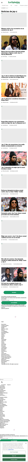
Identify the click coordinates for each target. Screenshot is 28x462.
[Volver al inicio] (14, 369)
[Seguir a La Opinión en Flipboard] (22, 316)
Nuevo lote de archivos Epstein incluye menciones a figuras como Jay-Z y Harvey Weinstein (13, 53)
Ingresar (9, 384)
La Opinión (3, 7)
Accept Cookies (14, 459)
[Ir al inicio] (14, 309)
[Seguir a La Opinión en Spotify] (2, 318)
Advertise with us (5, 354)
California (3, 340)
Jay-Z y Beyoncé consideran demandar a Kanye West (13, 99)
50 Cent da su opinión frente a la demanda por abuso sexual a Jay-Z (12, 284)
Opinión (3, 336)
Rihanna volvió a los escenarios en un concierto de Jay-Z (12, 29)
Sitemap (3, 363)
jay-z (7, 7)
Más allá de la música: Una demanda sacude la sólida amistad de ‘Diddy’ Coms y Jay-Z (13, 260)
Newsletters (4, 361)
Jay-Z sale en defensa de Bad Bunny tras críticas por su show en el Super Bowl (13, 76)
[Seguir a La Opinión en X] (6, 316)
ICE (11, 5)
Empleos (3, 350)
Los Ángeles (4, 331)
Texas (2, 341)
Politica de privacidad (6, 357)
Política (1, 398)
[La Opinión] (14, 2)
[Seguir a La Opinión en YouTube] (12, 316)
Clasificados (4, 347)
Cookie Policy (11, 449)
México (3, 330)
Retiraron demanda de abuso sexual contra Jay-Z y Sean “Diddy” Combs (12, 191)
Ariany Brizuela (5, 32)
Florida (2, 343)
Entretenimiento (4, 332)
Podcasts (3, 346)
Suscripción (4, 351)
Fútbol (16, 5)
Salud (2, 337)
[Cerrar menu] (1, 377)
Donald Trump (5, 5)
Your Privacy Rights (14, 452)
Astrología (3, 344)
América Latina (4, 329)
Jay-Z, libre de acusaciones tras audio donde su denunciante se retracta (13, 145)
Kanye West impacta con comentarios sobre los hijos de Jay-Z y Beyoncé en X (13, 122)
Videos (1, 394)
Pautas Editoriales (5, 358)
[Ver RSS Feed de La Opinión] (5, 318)
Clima (2, 352)
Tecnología (3, 339)
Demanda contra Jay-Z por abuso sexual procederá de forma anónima (13, 213)
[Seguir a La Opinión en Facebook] (2, 316)
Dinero (2, 334)
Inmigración (4, 326)
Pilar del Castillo (6, 171)
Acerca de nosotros (5, 355)
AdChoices (3, 359)
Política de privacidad (6, 306)
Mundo (2, 327)
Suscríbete (3, 384)
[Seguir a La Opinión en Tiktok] (15, 316)
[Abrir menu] (1, 2)
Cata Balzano (5, 125)
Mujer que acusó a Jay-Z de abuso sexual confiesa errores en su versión (13, 236)
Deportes (3, 333)
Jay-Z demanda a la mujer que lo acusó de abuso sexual (13, 168)
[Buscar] (2, 382)
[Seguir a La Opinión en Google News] (18, 316)
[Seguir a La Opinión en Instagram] (9, 316)
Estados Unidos (5, 325)
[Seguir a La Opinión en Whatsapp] (25, 316)
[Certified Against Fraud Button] (6, 365)
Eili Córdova (5, 56)
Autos (2, 338)
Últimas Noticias (3, 393)
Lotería (1, 389)
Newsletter (3, 348)
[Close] (25, 443)
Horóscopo (3, 353)
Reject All (14, 455)
